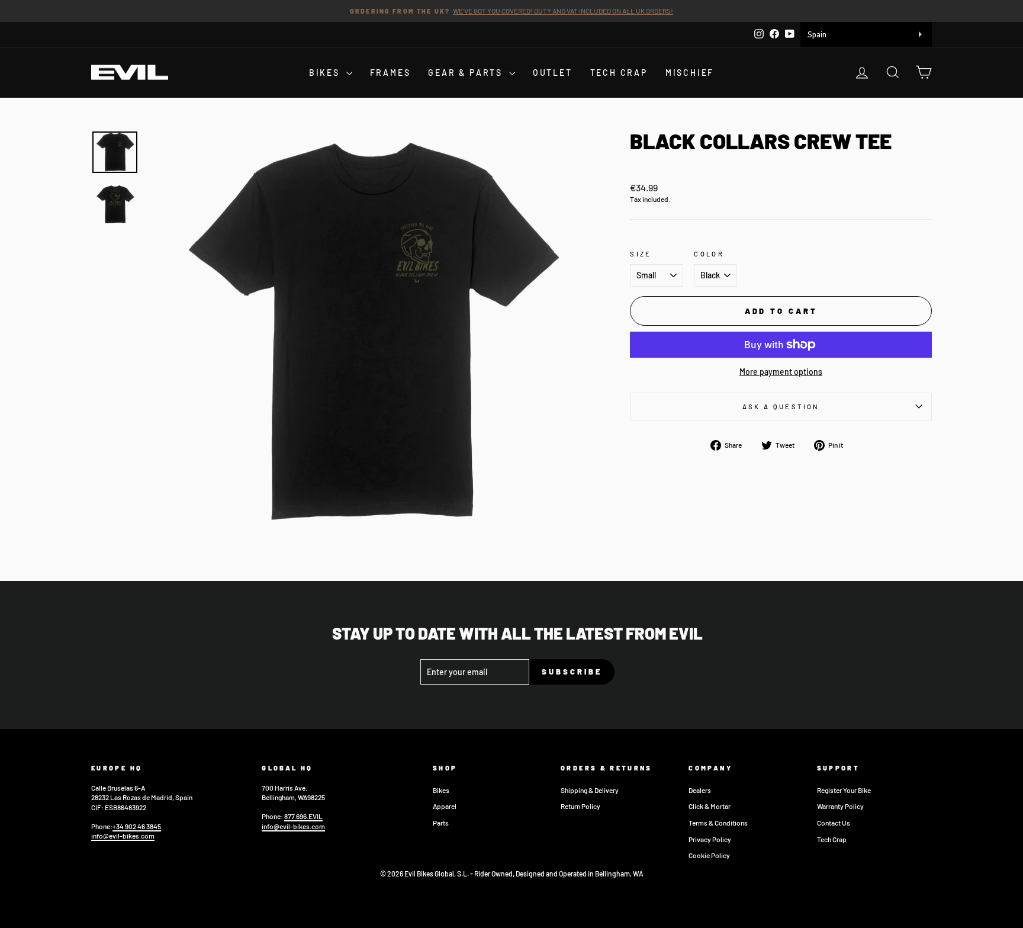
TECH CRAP (619, 73)
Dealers (700, 790)
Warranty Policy (840, 806)
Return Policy (580, 806)
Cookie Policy (709, 855)
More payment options (780, 372)
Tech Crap (832, 839)
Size (640, 254)
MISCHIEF (689, 73)
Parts (441, 822)
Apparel (444, 806)
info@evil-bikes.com (123, 835)
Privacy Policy (710, 839)
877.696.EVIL (303, 816)
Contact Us (833, 822)
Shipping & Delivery (590, 790)
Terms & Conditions (718, 822)
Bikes (441, 790)
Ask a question (781, 406)
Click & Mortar (710, 806)
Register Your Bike (844, 790)
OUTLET (552, 73)
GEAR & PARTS (467, 73)
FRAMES (390, 73)
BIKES (326, 73)
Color (709, 254)
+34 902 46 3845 (136, 826)
